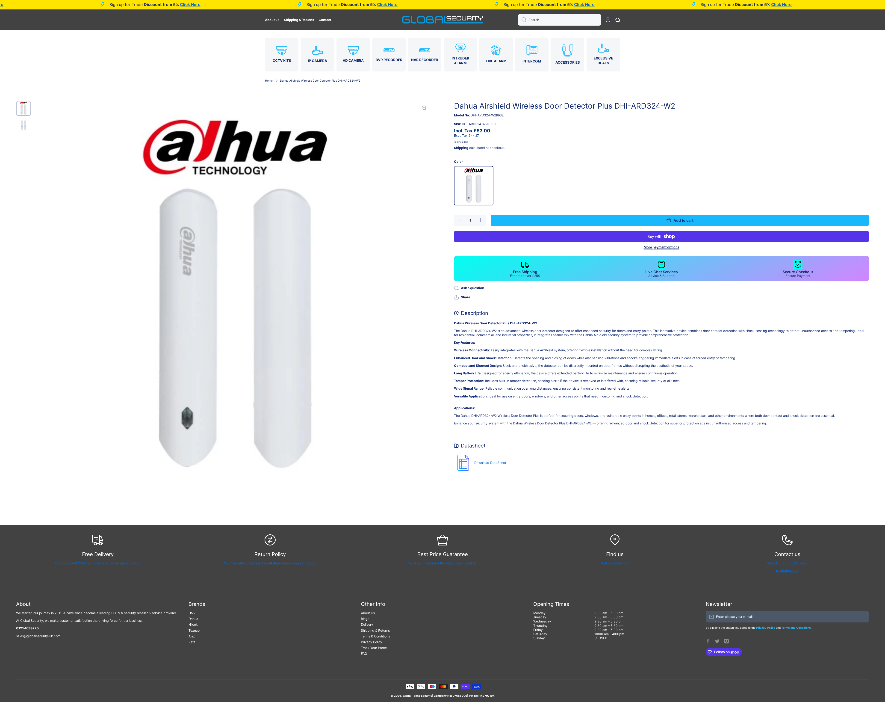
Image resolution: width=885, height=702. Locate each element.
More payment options (661, 247)
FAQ (364, 653)
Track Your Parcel (374, 648)
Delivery (367, 624)
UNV (192, 613)
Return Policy (270, 554)
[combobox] (559, 20)
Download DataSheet (490, 463)
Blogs (365, 619)
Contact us (787, 554)
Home (269, 80)
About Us (368, 613)
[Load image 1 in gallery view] (23, 108)
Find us (615, 554)
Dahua (193, 619)
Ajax (192, 636)
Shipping (461, 148)
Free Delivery (98, 554)
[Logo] (442, 20)
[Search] (522, 20)
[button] (617, 20)
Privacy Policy (371, 642)
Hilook (193, 624)
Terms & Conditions (375, 636)
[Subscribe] (863, 616)
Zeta (192, 642)
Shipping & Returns (375, 630)
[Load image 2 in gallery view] (23, 125)
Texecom (195, 630)
